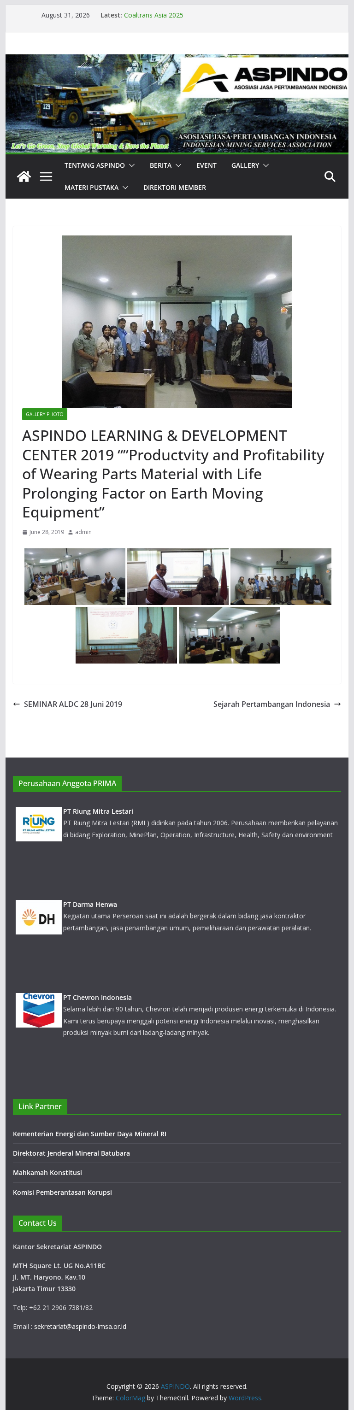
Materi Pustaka (91, 187)
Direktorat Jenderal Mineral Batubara (72, 1153)
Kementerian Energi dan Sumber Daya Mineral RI (89, 1133)
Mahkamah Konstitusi (47, 1172)
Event (206, 165)
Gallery (245, 165)
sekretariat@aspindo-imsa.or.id (80, 1326)
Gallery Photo (45, 414)
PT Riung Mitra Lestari (98, 811)
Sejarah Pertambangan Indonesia (271, 704)
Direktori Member (174, 187)
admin (83, 532)
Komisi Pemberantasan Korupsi (62, 1192)
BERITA (160, 165)
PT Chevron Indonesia (97, 997)
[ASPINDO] (24, 176)
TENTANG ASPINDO (95, 165)
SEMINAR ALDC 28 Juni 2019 (73, 704)
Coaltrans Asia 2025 (153, 15)
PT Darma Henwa (90, 904)
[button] (130, 165)
